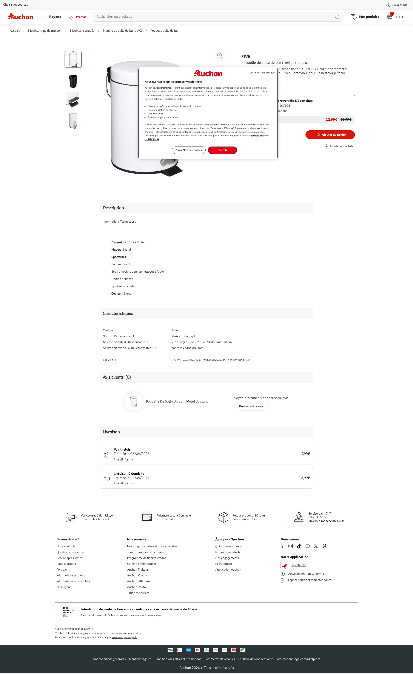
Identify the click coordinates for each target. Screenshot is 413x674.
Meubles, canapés (82, 31)
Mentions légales (140, 659)
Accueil (15, 31)
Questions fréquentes (70, 552)
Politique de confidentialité (255, 659)
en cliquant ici (85, 628)
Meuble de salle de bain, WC (122, 31)
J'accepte (222, 149)
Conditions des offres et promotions (178, 659)
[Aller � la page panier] (395, 16)
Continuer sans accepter (262, 72)
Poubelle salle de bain (165, 31)
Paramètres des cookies (189, 149)
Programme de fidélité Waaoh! (147, 558)
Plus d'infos (121, 459)
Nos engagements (227, 558)
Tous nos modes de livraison (145, 552)
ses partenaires (163, 87)
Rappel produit (66, 564)
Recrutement (223, 564)
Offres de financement (141, 564)
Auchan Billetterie (138, 581)
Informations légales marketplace (298, 659)
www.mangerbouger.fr (124, 637)
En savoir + (249, 79)
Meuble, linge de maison (45, 31)
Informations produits (71, 575)
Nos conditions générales (109, 659)
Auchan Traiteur (137, 569)
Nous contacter (67, 546)
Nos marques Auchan (229, 552)
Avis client (63, 569)
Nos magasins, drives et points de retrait (153, 546)
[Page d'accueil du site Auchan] (22, 16)
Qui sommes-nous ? (228, 546)
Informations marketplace (74, 581)
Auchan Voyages (138, 575)
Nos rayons (64, 587)
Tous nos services (138, 593)
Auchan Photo (136, 587)
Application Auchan (228, 569)
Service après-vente (69, 558)
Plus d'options (278, 111)
